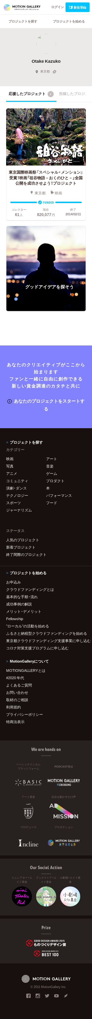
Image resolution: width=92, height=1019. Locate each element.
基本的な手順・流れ (22, 596)
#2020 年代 (15, 677)
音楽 (49, 466)
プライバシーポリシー (24, 714)
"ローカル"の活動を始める (27, 626)
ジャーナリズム (19, 510)
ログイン (57, 6)
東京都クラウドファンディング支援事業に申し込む (46, 640)
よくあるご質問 (19, 685)
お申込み (13, 582)
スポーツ (13, 502)
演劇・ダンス (16, 488)
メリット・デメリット (23, 611)
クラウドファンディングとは (30, 589)
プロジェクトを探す (23, 21)
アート (51, 458)
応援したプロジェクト (30, 93)
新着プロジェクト (21, 547)
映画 (9, 458)
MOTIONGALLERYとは (25, 670)
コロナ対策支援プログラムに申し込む (37, 648)
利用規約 (13, 707)
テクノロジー (17, 495)
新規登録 (80, 7)
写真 (9, 466)
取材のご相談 (17, 699)
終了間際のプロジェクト (26, 554)
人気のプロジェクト (22, 539)
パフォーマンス (59, 495)
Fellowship (14, 618)
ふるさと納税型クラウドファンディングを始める (46, 633)
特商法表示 (15, 721)
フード (51, 502)
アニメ (11, 473)
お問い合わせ (17, 692)
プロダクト (55, 480)
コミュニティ (17, 480)
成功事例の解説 (19, 604)
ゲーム (51, 473)
